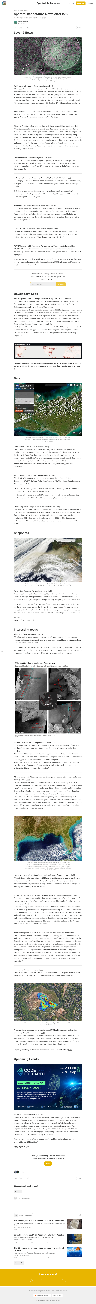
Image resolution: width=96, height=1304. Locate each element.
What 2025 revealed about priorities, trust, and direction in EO (34, 1237)
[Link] (11, 32)
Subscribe (80, 3)
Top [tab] (16, 1215)
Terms (53, 1291)
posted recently (68, 114)
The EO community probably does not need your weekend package (39, 1249)
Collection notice (61, 1291)
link (53, 86)
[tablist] (22, 1192)
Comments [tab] (18, 1192)
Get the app (57, 1295)
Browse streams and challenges (26, 1139)
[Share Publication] (73, 3)
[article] (48, 1225)
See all (17, 1263)
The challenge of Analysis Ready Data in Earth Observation (39, 1220)
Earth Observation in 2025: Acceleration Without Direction (39, 1235)
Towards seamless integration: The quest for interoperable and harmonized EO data (39, 1224)
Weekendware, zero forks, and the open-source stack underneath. (35, 1253)
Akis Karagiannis (23, 21)
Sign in (90, 3)
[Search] (69, 3)
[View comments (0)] (22, 27)
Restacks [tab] (26, 1192)
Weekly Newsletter (21, 10)
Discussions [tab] (28, 1215)
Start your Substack (43, 1295)
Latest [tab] (21, 1215)
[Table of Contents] (2, 652)
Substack (39, 1300)
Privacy (48, 1291)
